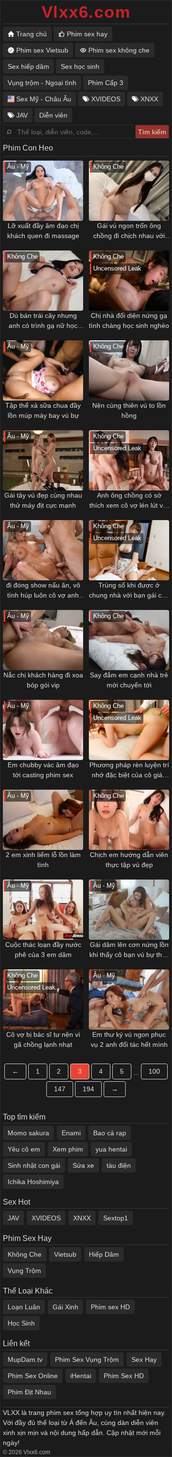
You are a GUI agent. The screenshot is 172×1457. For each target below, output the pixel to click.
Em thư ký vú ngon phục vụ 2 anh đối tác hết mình (129, 1039)
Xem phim (68, 1149)
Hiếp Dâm (104, 1254)
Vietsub (65, 1254)
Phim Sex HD (124, 1376)
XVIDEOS (46, 1218)
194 (88, 1089)
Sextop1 (115, 1218)
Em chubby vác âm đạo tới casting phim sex (43, 770)
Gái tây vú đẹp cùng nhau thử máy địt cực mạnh (43, 500)
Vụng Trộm (24, 1270)
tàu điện (119, 1165)
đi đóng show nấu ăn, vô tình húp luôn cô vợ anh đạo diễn (43, 590)
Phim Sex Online (33, 1376)
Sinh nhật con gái (34, 1165)
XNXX (82, 1218)
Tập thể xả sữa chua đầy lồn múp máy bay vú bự (43, 410)
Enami (71, 1133)
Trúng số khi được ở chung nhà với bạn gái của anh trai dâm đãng (129, 590)
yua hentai (111, 1149)
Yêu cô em (24, 1149)
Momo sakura (28, 1133)
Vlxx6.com (86, 11)
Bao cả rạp (109, 1133)
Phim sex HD (110, 1307)
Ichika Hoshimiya (33, 1181)
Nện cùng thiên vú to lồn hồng (129, 410)
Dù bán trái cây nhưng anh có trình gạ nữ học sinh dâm (43, 321)
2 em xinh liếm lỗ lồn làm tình (43, 860)
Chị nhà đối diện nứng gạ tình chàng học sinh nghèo (129, 320)
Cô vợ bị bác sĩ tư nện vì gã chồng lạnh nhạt (43, 1039)
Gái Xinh (65, 1307)
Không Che (25, 1254)
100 (154, 1071)
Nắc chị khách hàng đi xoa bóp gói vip (43, 680)
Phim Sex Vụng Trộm (87, 1359)
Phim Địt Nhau (29, 1392)
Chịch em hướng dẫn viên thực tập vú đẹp (129, 860)
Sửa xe (83, 1165)
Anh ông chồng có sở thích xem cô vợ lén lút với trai (129, 501)
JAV (13, 1218)
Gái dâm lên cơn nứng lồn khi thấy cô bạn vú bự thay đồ (129, 950)
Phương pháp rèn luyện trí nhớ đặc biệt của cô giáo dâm (129, 770)
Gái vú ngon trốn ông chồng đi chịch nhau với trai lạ (129, 231)
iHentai (80, 1376)
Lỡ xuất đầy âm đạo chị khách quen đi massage (43, 230)
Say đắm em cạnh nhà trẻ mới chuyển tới (129, 680)
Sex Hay (144, 1359)
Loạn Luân (24, 1307)
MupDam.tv (25, 1359)
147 (59, 1089)
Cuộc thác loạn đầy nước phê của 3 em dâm (43, 949)
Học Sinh (21, 1323)
